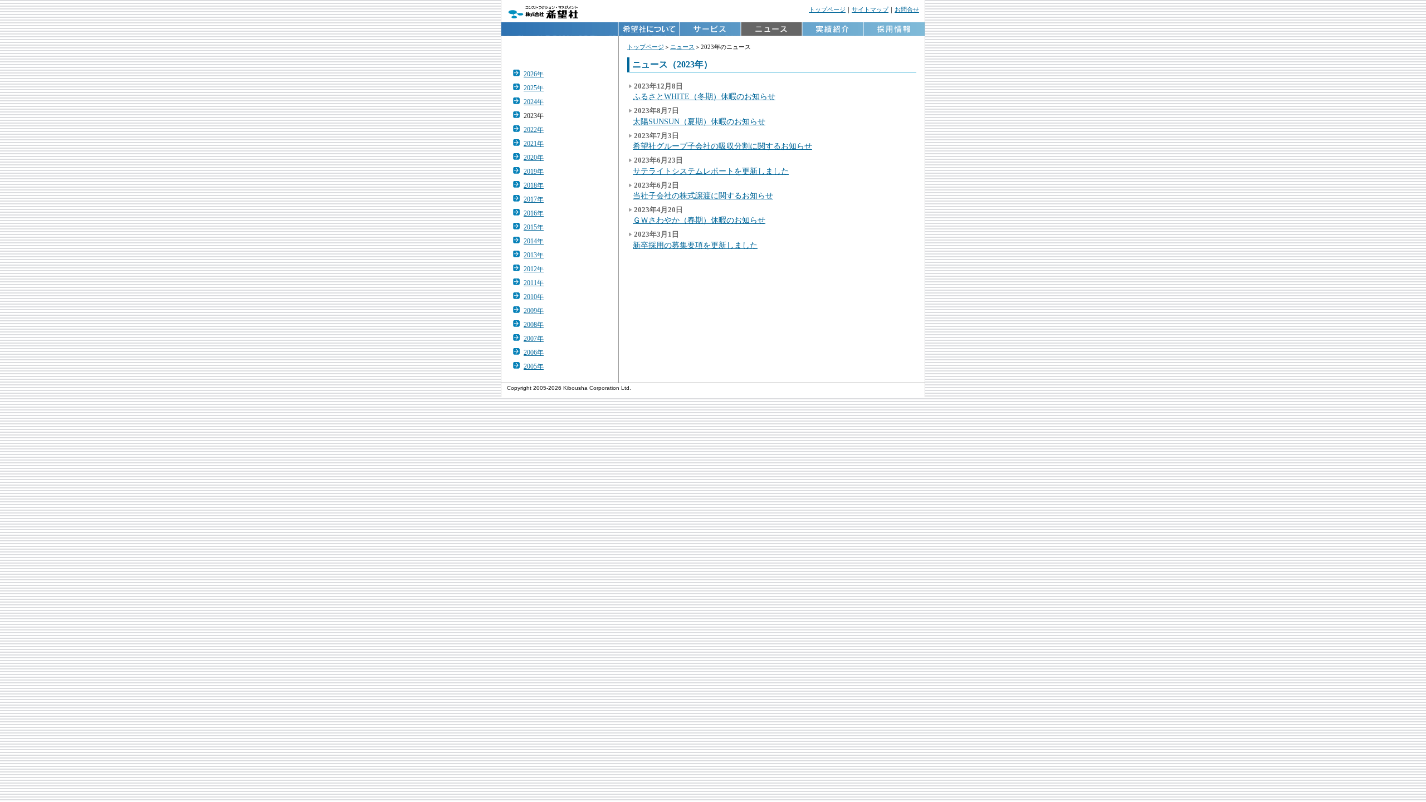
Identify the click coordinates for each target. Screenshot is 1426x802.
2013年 (534, 255)
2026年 (534, 74)
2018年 (534, 185)
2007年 (534, 339)
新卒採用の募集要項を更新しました (695, 245)
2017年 (534, 199)
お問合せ (907, 9)
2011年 (534, 283)
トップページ (827, 9)
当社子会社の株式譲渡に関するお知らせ (703, 195)
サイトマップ (870, 9)
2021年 (534, 144)
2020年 (534, 158)
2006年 (534, 352)
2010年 (534, 297)
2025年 (534, 88)
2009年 (534, 311)
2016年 (534, 213)
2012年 (534, 269)
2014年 (534, 241)
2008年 (534, 325)
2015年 (534, 227)
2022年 (534, 130)
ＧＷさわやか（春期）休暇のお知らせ (699, 220)
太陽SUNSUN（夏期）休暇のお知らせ (699, 121)
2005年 (534, 366)
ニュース (682, 46)
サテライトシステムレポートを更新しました (711, 171)
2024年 (534, 102)
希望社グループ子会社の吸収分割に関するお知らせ (722, 145)
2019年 (534, 171)
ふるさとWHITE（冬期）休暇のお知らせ (704, 96)
